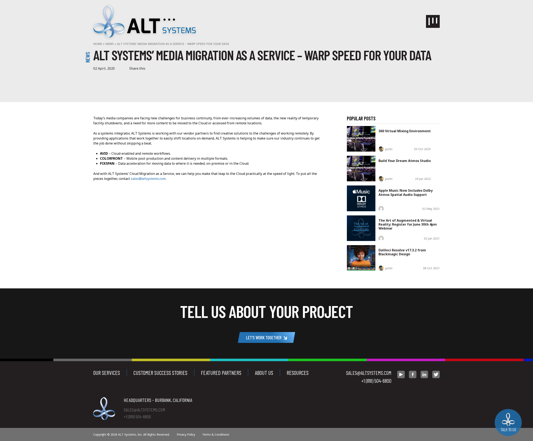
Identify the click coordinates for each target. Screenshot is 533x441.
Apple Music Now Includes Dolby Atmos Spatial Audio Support (406, 192)
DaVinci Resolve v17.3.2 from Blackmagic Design (402, 252)
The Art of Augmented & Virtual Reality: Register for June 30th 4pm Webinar (408, 224)
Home (97, 44)
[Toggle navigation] (433, 21)
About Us (264, 372)
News (109, 44)
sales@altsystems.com (148, 178)
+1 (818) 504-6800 (376, 381)
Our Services (106, 372)
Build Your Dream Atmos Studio (405, 160)
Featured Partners (221, 372)
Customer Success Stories (160, 372)
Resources (298, 372)
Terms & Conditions (215, 434)
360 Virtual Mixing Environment (405, 131)
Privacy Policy (186, 434)
